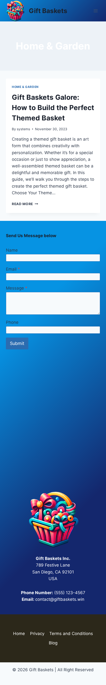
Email (13, 269)
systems (23, 129)
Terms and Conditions (71, 633)
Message (16, 288)
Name (12, 250)
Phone (12, 322)
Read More (25, 204)
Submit (17, 343)
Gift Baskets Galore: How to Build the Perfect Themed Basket (53, 107)
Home (19, 633)
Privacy (37, 633)
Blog (53, 642)
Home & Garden (25, 87)
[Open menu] (95, 11)
